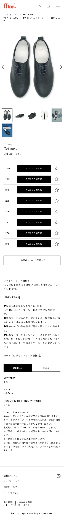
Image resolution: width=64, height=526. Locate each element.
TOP (6, 18)
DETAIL (17, 368)
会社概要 (8, 502)
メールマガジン (11, 492)
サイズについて (11, 481)
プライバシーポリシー (21, 504)
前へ (3, 67)
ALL (15, 18)
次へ (61, 67)
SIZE (46, 368)
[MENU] (58, 5)
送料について (10, 475)
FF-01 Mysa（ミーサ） (34, 18)
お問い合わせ (10, 486)
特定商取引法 (25, 502)
